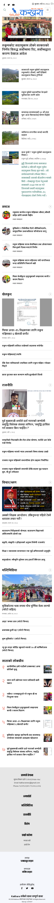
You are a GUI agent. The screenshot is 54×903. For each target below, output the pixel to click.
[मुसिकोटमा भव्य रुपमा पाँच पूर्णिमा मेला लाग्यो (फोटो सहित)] (27, 588)
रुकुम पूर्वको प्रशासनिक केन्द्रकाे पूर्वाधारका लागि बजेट (34, 93)
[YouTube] (13, 5)
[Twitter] (9, 5)
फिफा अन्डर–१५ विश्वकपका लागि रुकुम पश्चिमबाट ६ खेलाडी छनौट (22, 332)
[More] (50, 206)
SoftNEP (29, 902)
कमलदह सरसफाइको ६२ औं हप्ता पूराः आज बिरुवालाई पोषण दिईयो (35, 113)
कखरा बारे (27, 840)
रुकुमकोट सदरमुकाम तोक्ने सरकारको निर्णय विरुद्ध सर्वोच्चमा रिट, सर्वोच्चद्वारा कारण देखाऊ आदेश (26, 49)
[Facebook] (4, 5)
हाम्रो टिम (27, 845)
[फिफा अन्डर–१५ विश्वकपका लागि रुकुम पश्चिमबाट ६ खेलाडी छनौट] (27, 312)
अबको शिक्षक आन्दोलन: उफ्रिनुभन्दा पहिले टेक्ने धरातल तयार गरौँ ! (26, 517)
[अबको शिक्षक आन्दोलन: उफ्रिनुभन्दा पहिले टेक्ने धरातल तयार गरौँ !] (27, 499)
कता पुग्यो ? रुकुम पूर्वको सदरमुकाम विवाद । (36, 154)
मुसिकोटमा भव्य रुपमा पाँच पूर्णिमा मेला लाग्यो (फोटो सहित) (26, 607)
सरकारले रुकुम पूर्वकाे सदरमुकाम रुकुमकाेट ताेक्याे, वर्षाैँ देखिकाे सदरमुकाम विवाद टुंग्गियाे (35, 73)
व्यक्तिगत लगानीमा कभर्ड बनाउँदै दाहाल (34, 133)
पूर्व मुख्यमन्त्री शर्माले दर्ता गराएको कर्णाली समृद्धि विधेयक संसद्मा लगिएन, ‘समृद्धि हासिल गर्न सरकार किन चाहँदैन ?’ (26, 424)
